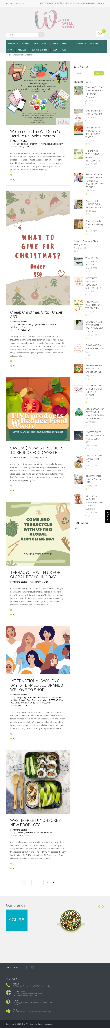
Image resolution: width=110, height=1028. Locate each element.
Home (8, 54)
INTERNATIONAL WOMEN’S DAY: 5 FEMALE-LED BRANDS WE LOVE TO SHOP (36, 685)
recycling (43, 144)
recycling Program (55, 144)
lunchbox (21, 832)
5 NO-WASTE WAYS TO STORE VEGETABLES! (93, 305)
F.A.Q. (15, 1000)
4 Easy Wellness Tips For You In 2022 (93, 479)
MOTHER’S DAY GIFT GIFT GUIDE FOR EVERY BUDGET (93, 390)
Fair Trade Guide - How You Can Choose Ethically (94, 368)
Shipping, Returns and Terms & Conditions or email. (32, 1003)
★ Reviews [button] (108, 516)
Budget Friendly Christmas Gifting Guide (94, 224)
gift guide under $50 (41, 324)
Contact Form (20, 991)
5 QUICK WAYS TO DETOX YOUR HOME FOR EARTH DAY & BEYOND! (94, 413)
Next (53, 882)
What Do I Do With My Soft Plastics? (92, 261)
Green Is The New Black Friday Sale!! (86, 243)
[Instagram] (32, 967)
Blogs (16, 1009)
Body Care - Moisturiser (37, 700)
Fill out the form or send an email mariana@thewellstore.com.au (28, 994)
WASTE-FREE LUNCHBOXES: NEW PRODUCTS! (35, 822)
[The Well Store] (55, 19)
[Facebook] (26, 967)
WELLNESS (47, 702)
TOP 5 (38, 702)
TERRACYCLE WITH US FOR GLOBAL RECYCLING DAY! (35, 574)
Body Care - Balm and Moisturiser (37, 697)
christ (19, 324)
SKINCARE (30, 702)
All (76, 528)
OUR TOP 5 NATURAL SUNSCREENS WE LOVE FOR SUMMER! (94, 502)
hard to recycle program (27, 144)
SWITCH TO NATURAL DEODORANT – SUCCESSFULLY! (93, 283)
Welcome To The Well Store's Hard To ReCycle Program (35, 133)
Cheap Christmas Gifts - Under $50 (36, 314)
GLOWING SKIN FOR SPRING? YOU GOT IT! (94, 348)
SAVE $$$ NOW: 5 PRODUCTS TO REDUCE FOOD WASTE (36, 450)
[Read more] (11, 174)
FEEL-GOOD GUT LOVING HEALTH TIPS (93, 459)
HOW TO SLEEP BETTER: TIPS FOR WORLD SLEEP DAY (94, 437)
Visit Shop (30, 913)
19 (47, 882)
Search (99, 73)
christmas (26, 324)
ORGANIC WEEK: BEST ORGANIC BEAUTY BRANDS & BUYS (94, 326)
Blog (19, 697)
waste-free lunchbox (43, 832)
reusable (29, 832)
